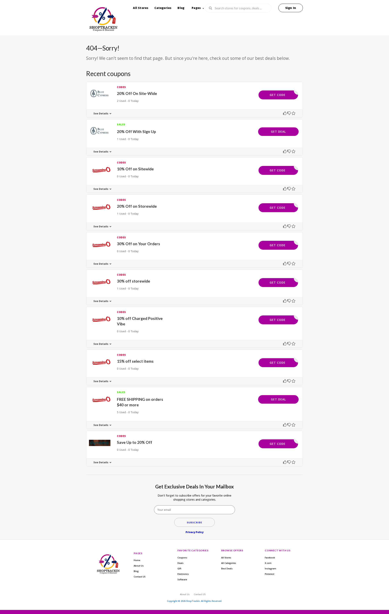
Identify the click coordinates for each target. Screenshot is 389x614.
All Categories (228, 563)
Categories (162, 8)
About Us (139, 565)
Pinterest (269, 574)
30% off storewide (133, 281)
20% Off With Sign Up (136, 131)
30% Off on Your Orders (138, 243)
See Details (100, 113)
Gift (179, 568)
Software (182, 579)
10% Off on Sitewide (135, 169)
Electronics (183, 574)
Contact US (139, 576)
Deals (180, 563)
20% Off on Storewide (137, 206)
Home (137, 560)
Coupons (182, 557)
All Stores (140, 8)
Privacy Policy (194, 532)
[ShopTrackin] (103, 20)
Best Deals (227, 568)
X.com (268, 563)
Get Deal (278, 131)
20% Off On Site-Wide (137, 93)
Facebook (270, 557)
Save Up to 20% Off (134, 442)
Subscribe (194, 522)
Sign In (290, 8)
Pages (196, 8)
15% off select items (135, 361)
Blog (180, 8)
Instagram (270, 568)
